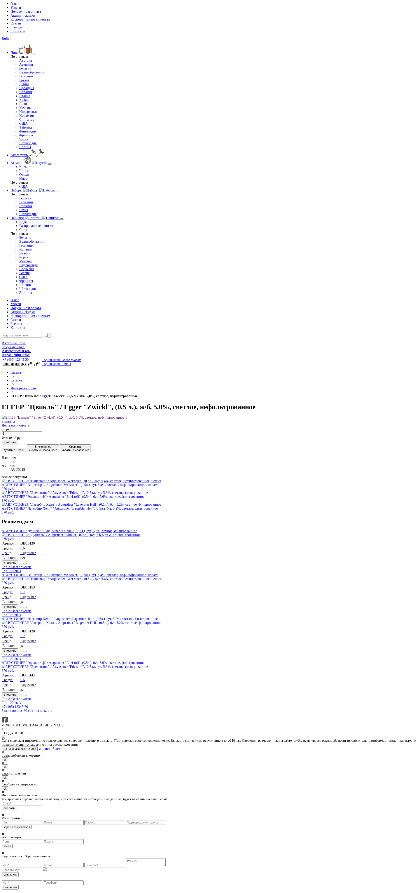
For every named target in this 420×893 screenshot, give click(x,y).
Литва (23, 104)
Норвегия (26, 115)
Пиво (14, 52)
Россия (24, 273)
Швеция (25, 285)
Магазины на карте (38, 710)
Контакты (17, 31)
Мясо (23, 178)
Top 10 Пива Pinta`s (56, 364)
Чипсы (24, 170)
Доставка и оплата (15, 425)
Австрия (25, 60)
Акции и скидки (22, 15)
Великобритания (31, 72)
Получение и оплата (25, 11)
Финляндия (28, 131)
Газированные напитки (36, 226)
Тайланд (25, 127)
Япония (25, 147)
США (23, 123)
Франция (26, 135)
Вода (23, 222)
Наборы (16, 190)
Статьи (15, 23)
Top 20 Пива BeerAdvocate (61, 360)
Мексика (25, 108)
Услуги (15, 7)
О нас (14, 3)
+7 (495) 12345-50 (15, 359)
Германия (26, 76)
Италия (24, 96)
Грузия (24, 80)
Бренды (16, 27)
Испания (25, 92)
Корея (23, 257)
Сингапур (26, 119)
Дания (24, 84)
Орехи (24, 174)
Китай (24, 100)
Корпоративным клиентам (30, 19)
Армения (26, 64)
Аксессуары (19, 155)
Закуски (16, 163)
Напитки (17, 218)
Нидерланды (28, 111)
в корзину (10, 562)
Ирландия (26, 88)
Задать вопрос (12, 710)
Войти (6, 38)
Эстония (25, 292)
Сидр (23, 230)
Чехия (23, 139)
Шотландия (28, 143)
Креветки (26, 167)
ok (5, 759)
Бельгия (25, 68)
